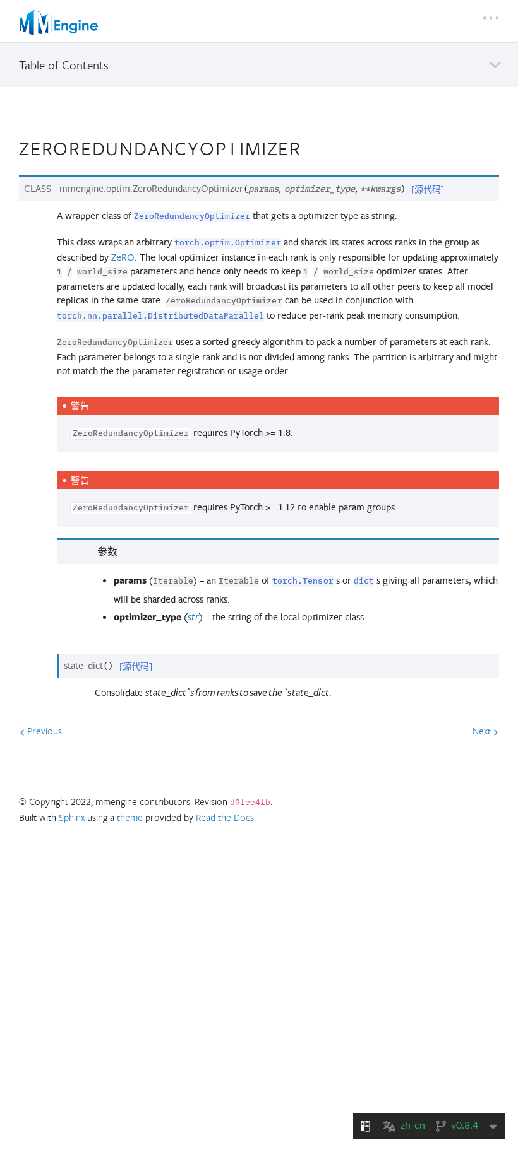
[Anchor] (312, 146)
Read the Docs (225, 817)
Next (483, 730)
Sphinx (72, 817)
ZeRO (123, 257)
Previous (43, 730)
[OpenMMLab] (60, 22)
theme (130, 817)
